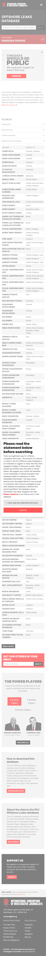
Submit (23, 510)
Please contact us (11, 494)
